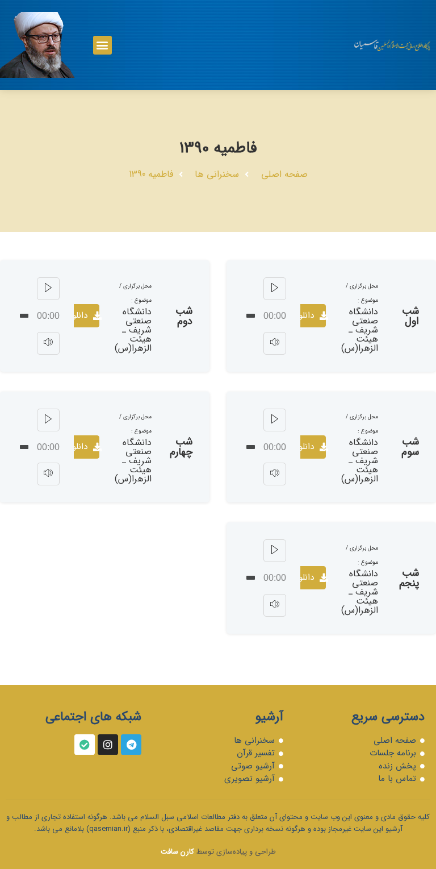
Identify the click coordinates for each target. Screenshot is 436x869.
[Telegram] (131, 744)
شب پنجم (409, 578)
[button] (102, 45)
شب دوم (183, 316)
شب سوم (410, 447)
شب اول (410, 316)
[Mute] (274, 343)
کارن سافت (177, 852)
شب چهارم (181, 447)
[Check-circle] (84, 744)
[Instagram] (108, 744)
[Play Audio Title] (274, 288)
